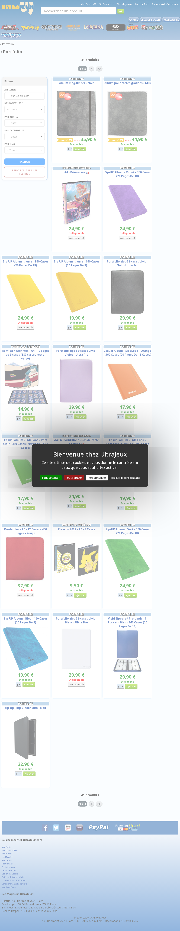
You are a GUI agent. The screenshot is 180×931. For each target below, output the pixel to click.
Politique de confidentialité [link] (125, 477)
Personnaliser (97, 478)
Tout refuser (73, 478)
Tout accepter (50, 478)
